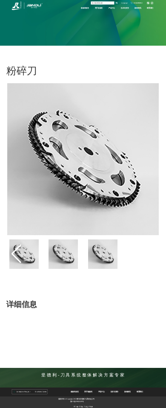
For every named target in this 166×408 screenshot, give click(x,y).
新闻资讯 (138, 8)
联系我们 (150, 8)
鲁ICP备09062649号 (77, 401)
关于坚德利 (99, 8)
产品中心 (112, 8)
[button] (149, 254)
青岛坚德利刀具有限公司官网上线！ (20, 391)
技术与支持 (125, 8)
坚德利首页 (85, 8)
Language (124, 3)
